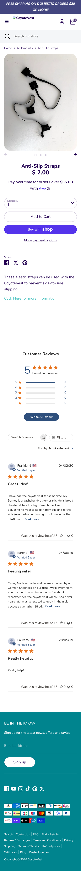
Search (8, 834)
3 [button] (46, 155)
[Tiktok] (27, 788)
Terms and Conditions (47, 840)
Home (8, 48)
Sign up (19, 762)
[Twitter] (41, 788)
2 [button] (41, 155)
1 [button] (35, 155)
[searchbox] (24, 437)
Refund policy (51, 846)
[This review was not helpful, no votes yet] (68, 535)
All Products (25, 48)
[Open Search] (7, 36)
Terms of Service (28, 846)
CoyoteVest (35, 859)
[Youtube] (13, 788)
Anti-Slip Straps (48, 48)
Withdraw (10, 852)
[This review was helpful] (61, 535)
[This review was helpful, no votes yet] (61, 686)
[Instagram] (20, 788)
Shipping (9, 846)
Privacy (68, 840)
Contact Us (23, 834)
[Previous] (5, 154)
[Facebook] (6, 788)
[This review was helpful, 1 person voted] (61, 623)
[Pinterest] (34, 788)
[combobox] (55, 448)
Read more (31, 519)
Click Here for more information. (30, 298)
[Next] (75, 154)
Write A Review (41, 417)
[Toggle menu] (6, 21)
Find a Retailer (50, 834)
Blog (23, 852)
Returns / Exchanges (17, 840)
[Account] (62, 20)
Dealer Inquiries (39, 852)
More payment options (40, 240)
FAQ (35, 834)
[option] (40, 102)
